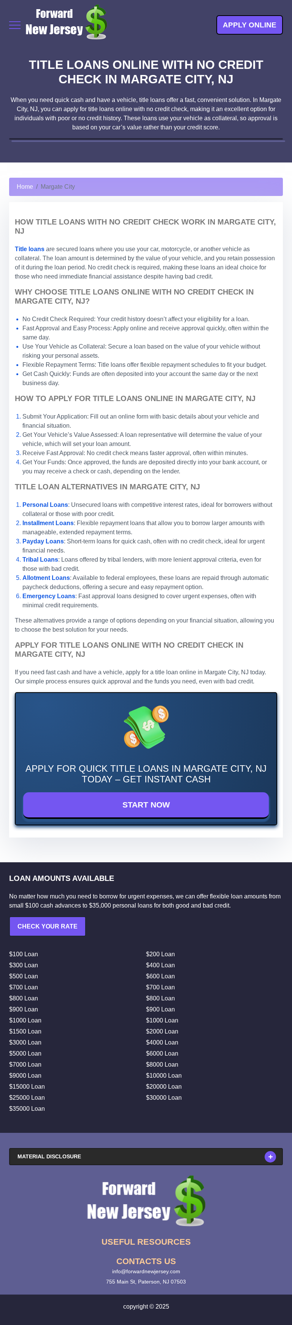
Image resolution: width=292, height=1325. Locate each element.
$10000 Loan (164, 1075)
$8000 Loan (162, 1064)
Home (25, 186)
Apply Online (249, 25)
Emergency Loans (48, 596)
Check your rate (47, 926)
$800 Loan (23, 998)
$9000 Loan (25, 1075)
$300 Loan (23, 965)
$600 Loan (160, 976)
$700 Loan (23, 987)
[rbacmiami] (146, 1201)
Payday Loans (43, 541)
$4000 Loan (162, 1042)
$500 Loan (23, 976)
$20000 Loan (164, 1086)
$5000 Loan (25, 1053)
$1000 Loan (25, 1020)
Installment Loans (48, 523)
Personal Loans (45, 505)
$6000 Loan (162, 1053)
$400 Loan (160, 965)
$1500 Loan (25, 1031)
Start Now (146, 804)
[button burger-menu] (15, 25)
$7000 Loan (25, 1064)
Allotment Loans (46, 578)
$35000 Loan (27, 1108)
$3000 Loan (25, 1042)
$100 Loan (23, 954)
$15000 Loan (27, 1086)
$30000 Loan (164, 1097)
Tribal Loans (40, 559)
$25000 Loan (27, 1097)
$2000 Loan (162, 1031)
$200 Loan (160, 954)
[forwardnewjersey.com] (66, 25)
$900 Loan (23, 1009)
